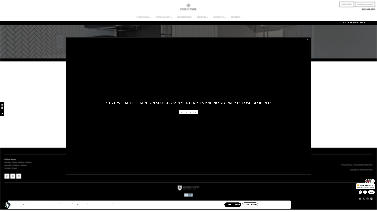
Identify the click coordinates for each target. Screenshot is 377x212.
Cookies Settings (250, 205)
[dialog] (188, 106)
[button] (188, 112)
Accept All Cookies (233, 205)
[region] (149, 205)
